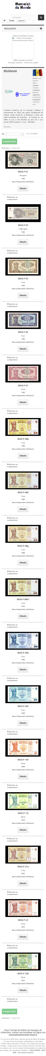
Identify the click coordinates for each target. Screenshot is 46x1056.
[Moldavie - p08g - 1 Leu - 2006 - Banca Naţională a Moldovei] (23, 534)
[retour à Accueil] (4, 21)
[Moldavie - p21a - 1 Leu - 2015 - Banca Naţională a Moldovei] (23, 854)
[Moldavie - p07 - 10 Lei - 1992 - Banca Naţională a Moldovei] (23, 373)
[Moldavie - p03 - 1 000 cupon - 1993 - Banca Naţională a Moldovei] (23, 213)
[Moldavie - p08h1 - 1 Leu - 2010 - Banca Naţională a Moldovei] (23, 587)
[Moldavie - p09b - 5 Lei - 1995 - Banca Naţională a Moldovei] (23, 641)
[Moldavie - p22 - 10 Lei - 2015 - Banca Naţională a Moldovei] (23, 908)
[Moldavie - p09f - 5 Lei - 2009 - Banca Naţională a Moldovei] (23, 694)
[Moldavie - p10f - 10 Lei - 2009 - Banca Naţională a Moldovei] (23, 747)
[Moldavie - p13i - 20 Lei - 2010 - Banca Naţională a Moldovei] (23, 801)
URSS (6, 115)
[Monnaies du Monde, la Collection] (23, 6)
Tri (3, 134)
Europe (11, 21)
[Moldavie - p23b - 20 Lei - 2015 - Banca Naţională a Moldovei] (23, 961)
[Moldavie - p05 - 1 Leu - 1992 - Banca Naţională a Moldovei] (23, 266)
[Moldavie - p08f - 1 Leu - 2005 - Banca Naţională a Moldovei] (23, 480)
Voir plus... (8, 127)
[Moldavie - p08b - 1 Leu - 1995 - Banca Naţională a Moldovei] (23, 427)
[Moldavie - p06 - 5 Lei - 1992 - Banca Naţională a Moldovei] (23, 320)
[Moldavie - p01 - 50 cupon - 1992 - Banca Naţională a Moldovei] (23, 159)
